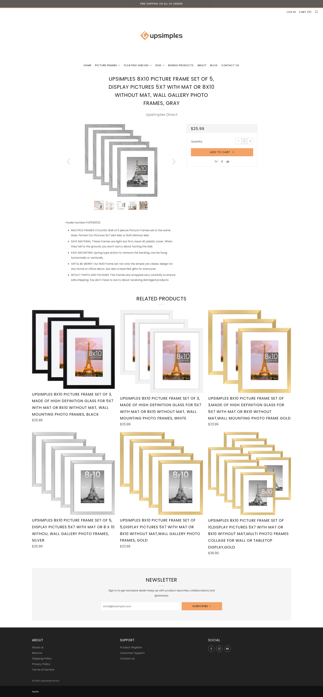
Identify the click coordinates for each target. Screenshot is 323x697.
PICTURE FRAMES (106, 65)
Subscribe (200, 606)
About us (38, 647)
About (202, 65)
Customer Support (132, 653)
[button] (98, 205)
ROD (158, 65)
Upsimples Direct (161, 114)
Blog (214, 65)
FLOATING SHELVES (136, 65)
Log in (291, 12)
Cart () (305, 12)
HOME (87, 65)
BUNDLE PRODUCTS (181, 65)
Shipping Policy (42, 658)
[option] (121, 160)
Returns (37, 653)
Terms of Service (43, 670)
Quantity (196, 141)
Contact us (230, 65)
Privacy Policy (41, 664)
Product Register (131, 647)
